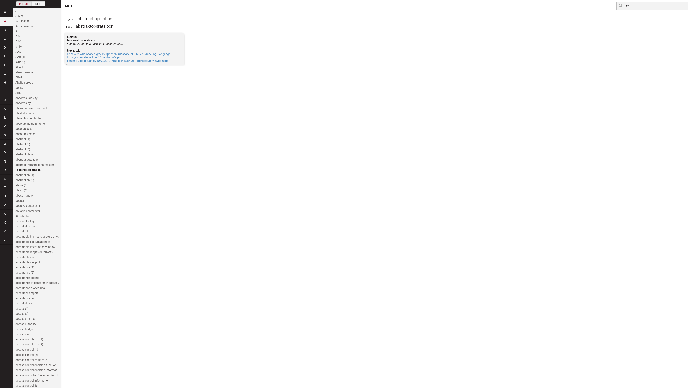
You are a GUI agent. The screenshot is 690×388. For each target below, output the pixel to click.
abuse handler (24, 195)
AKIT (69, 6)
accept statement (26, 226)
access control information (32, 380)
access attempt (25, 318)
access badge (24, 329)
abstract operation (29, 170)
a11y (18, 46)
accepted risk (23, 303)
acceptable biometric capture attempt (38, 236)
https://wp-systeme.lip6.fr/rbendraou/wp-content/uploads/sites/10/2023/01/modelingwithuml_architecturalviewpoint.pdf (118, 59)
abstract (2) (22, 144)
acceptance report (26, 293)
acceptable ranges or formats (34, 252)
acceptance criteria (27, 278)
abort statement (25, 113)
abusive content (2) (27, 211)
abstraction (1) (24, 175)
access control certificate (31, 360)
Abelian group (24, 82)
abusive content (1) (27, 205)
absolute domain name (30, 123)
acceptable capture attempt (32, 242)
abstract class (24, 154)
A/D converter (24, 26)
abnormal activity (26, 98)
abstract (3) (22, 149)
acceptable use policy (29, 262)
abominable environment (31, 108)
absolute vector (25, 134)
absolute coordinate (28, 118)
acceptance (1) (24, 267)
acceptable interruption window (35, 247)
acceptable (22, 231)
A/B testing (22, 21)
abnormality (23, 103)
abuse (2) (21, 190)
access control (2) (26, 355)
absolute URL (23, 128)
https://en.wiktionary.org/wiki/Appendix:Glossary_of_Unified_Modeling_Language (118, 54)
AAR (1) (20, 57)
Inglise (24, 3)
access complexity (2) (29, 344)
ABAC (19, 67)
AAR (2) (20, 62)
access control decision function (35, 365)
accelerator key (24, 221)
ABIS (18, 92)
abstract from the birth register (34, 165)
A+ (17, 31)
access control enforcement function (38, 375)
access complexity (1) (29, 339)
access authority (25, 324)
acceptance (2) (24, 272)
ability (19, 87)
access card (23, 334)
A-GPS (19, 15)
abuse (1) (21, 185)
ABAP (19, 77)
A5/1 (18, 41)
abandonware (24, 72)
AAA (18, 52)
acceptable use (24, 257)
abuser (19, 200)
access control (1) (26, 349)
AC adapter (22, 216)
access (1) (22, 308)
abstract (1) (22, 139)
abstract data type (26, 159)
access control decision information (38, 370)
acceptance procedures (30, 288)
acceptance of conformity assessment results (38, 283)
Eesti (38, 3)
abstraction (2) (24, 180)
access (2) (22, 313)
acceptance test (25, 298)
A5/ (17, 36)
